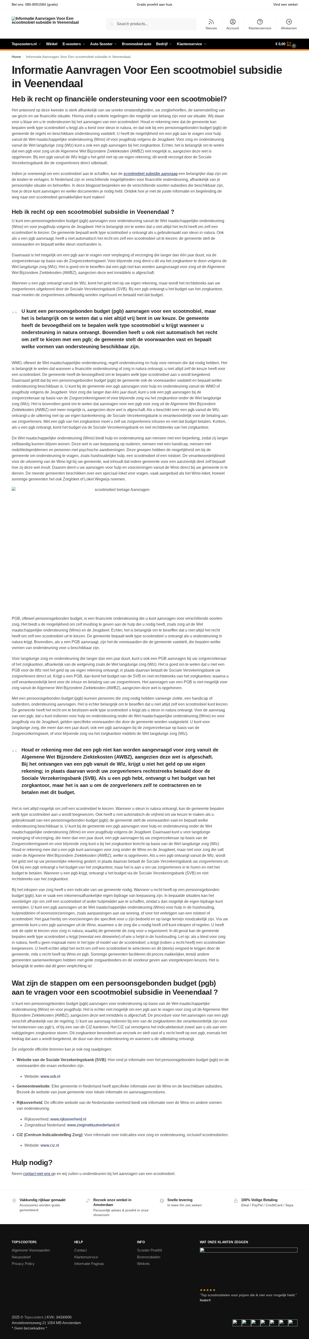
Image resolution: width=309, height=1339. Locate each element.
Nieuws (211, 28)
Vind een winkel (285, 4)
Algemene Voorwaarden (31, 1250)
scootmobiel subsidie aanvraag (151, 174)
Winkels (143, 1264)
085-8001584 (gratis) (41, 4)
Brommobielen (148, 1257)
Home (16, 57)
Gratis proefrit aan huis (154, 4)
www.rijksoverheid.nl (68, 1119)
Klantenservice (260, 28)
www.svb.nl (50, 1076)
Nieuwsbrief (21, 1257)
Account (232, 28)
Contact (80, 1250)
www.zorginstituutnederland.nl (93, 1125)
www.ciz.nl (50, 1145)
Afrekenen (289, 28)
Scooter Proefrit (149, 1250)
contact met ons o (38, 1174)
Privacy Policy (23, 1264)
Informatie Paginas (89, 1264)
